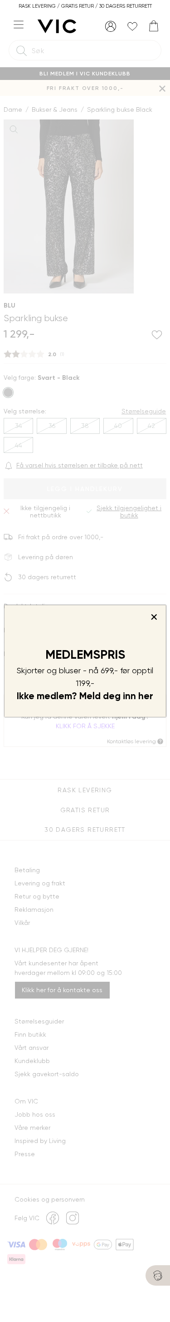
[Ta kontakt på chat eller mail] (158, 1275)
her (145, 696)
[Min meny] (110, 26)
